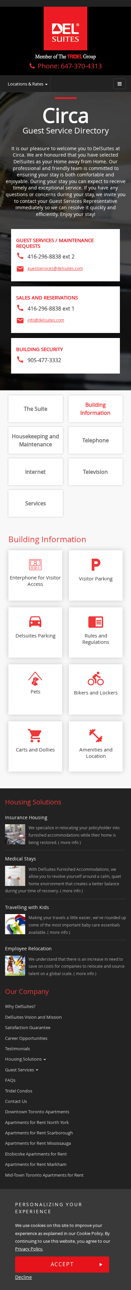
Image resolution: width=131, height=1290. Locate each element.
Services (35, 503)
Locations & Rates (26, 84)
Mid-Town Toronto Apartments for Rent (44, 1175)
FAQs (10, 1080)
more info (70, 842)
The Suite (35, 408)
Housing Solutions (24, 1059)
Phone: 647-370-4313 (70, 65)
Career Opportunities (26, 1038)
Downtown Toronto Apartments (37, 1112)
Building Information (95, 408)
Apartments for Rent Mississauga (38, 1143)
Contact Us (16, 1101)
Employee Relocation (28, 948)
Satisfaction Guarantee (27, 1027)
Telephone (95, 440)
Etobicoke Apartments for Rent (36, 1154)
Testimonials (17, 1049)
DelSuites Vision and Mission (33, 1017)
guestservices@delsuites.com (55, 268)
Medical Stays (20, 858)
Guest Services (20, 1070)
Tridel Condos (18, 1091)
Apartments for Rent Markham (36, 1164)
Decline (23, 1277)
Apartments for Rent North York (37, 1122)
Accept (62, 1264)
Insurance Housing (26, 817)
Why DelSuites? (20, 1006)
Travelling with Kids (27, 907)
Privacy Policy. (29, 1249)
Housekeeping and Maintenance (35, 440)
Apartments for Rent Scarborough (39, 1133)
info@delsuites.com (46, 320)
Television (95, 471)
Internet (35, 471)
